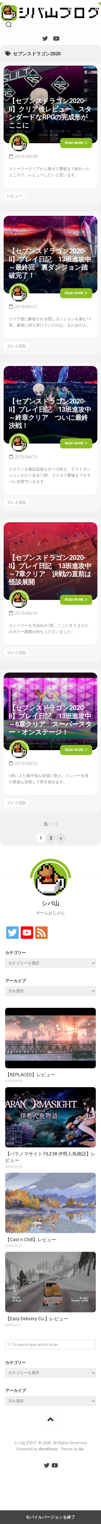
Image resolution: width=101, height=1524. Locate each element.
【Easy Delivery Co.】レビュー (36, 1318)
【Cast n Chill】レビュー (30, 1239)
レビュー (14, 196)
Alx (81, 1449)
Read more (74, 143)
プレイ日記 (16, 346)
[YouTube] (56, 38)
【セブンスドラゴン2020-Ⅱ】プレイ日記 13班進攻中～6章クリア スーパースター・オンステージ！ (50, 720)
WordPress (48, 1449)
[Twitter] (45, 38)
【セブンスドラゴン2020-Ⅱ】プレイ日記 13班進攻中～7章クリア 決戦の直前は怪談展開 (50, 570)
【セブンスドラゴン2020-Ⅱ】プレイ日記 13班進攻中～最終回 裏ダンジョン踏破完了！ (50, 263)
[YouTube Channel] (27, 933)
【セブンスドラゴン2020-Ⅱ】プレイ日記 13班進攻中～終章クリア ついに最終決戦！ (50, 413)
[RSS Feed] (41, 933)
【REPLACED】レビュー (30, 1074)
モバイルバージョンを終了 (50, 1517)
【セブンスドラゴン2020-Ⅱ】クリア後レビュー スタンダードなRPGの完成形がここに (50, 113)
